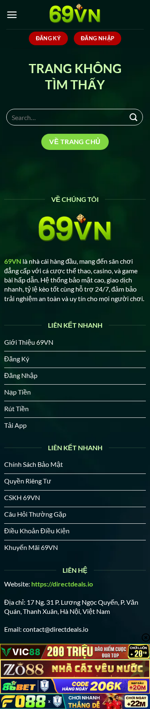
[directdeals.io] (75, 14)
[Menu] (12, 15)
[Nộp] (133, 117)
